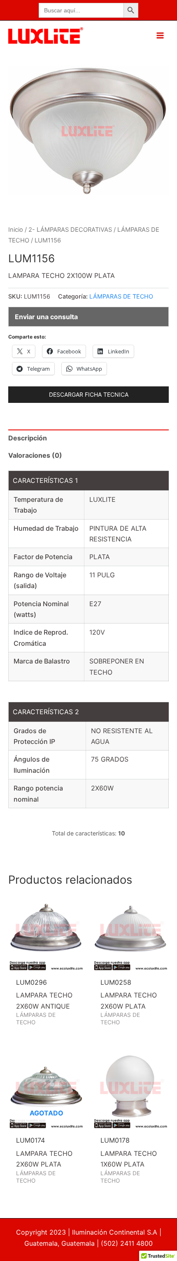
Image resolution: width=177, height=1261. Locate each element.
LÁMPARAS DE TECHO (121, 296)
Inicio (15, 229)
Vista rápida (46, 964)
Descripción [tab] (27, 438)
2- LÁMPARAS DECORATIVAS (70, 229)
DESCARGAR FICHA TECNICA (88, 394)
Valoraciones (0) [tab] (35, 455)
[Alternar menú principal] (160, 35)
